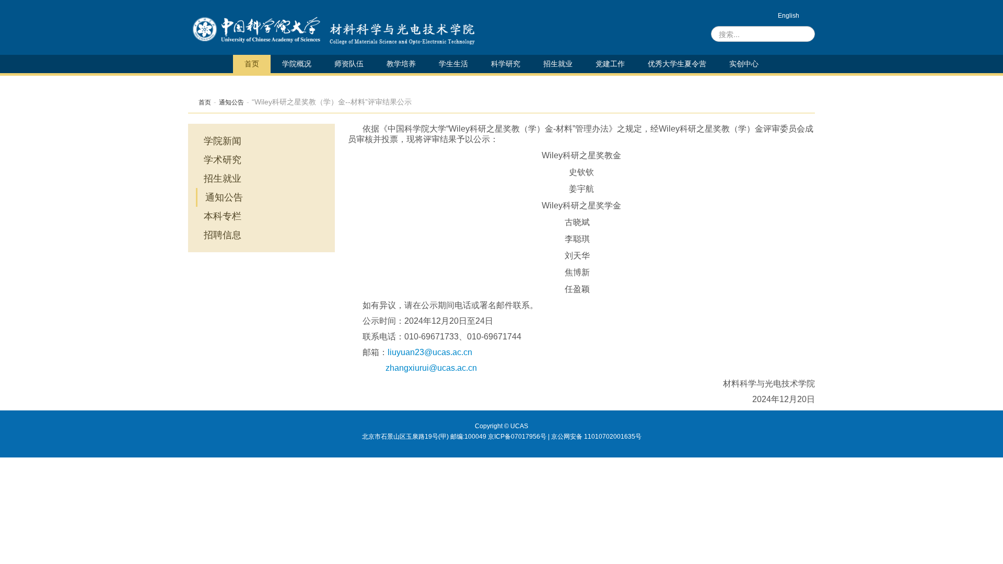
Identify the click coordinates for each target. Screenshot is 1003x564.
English (788, 15)
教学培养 (401, 64)
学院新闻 (222, 141)
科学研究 (505, 64)
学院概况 (296, 64)
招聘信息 (222, 235)
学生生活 (453, 64)
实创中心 (744, 64)
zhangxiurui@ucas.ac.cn (431, 367)
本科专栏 (222, 216)
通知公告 (231, 102)
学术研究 (222, 160)
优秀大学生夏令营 (677, 64)
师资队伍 (349, 64)
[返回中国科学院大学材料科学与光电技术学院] (399, 30)
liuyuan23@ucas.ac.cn (430, 352)
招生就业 (558, 64)
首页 (251, 64)
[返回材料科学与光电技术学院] (256, 30)
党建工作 (610, 64)
